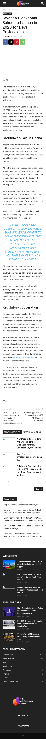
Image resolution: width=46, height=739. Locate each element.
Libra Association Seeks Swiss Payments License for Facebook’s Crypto (30, 610)
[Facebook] (5, 42)
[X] (11, 42)
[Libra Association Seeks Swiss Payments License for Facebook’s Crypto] (9, 611)
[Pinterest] (16, 42)
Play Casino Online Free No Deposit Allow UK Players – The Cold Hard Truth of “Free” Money (23, 535)
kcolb (7, 36)
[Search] (42, 3)
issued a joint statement (23, 357)
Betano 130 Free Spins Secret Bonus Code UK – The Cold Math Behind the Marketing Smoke (23, 511)
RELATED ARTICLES (12, 432)
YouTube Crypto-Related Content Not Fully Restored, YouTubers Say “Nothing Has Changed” (12, 417)
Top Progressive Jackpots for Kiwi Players (21, 505)
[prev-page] (4, 481)
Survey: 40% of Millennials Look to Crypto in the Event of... (28, 636)
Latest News (13, 9)
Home (5, 9)
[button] (4, 3)
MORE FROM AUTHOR (32, 432)
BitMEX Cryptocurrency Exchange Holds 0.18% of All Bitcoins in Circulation (33, 416)
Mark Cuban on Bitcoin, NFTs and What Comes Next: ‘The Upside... (29, 577)
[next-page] (8, 481)
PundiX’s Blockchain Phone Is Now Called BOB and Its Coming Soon (29, 623)
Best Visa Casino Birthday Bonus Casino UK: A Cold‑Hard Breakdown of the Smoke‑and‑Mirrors (23, 519)
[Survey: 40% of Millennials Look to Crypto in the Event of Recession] (9, 637)
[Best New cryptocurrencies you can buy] (9, 457)
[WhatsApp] (22, 42)
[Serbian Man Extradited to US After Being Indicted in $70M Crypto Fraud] (9, 564)
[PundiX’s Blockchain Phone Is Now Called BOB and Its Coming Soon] (9, 624)
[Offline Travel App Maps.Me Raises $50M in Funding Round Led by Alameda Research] (9, 590)
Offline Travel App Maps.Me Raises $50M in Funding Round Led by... (30, 589)
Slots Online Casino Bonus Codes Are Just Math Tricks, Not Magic (23, 527)
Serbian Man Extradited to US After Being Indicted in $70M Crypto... (29, 564)
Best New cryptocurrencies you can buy (29, 457)
